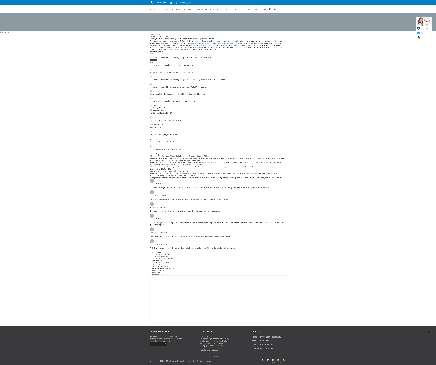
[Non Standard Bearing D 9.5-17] (157, 110)
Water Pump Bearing (220, 43)
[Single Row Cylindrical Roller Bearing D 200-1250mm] (151, 98)
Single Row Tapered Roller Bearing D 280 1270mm (171, 72)
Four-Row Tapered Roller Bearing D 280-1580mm (167, 149)
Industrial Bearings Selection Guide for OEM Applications (171, 171)
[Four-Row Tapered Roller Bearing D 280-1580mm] (151, 146)
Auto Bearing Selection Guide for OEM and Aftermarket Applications (175, 160)
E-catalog (214, 9)
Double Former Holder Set (160, 256)
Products (187, 9)
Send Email (424, 28)
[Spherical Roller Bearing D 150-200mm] (151, 139)
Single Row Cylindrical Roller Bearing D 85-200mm (171, 65)
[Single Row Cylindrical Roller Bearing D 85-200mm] (151, 62)
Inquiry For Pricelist (158, 344)
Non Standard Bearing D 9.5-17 (161, 113)
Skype (423, 33)
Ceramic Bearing (157, 260)
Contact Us (226, 9)
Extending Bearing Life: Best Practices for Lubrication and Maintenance (177, 175)
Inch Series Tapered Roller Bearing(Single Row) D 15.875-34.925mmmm (180, 87)
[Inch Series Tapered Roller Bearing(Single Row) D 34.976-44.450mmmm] (151, 54)
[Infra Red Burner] (157, 124)
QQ (422, 37)
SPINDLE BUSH (156, 272)
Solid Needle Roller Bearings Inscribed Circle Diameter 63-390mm (178, 94)
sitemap (208, 361)
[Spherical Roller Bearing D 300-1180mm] (151, 132)
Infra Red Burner (155, 127)
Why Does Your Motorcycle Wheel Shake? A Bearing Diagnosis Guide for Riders (179, 156)
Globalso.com (198, 361)
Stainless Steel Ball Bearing (197, 43)
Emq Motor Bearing (158, 270)
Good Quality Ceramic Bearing (162, 254)
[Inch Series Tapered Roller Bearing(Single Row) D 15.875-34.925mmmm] (151, 84)
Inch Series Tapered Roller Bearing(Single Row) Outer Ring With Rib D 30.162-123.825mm (187, 79)
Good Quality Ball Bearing (160, 262)
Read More (153, 60)
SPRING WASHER (157, 274)
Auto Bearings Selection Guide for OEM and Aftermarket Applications (176, 164)
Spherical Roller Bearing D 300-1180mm (164, 135)
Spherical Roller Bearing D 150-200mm (163, 142)
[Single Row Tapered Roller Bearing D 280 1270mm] (151, 69)
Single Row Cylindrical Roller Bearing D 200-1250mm (172, 101)
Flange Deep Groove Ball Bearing (163, 268)
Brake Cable (156, 264)
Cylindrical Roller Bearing (160, 266)
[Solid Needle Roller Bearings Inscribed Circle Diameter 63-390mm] (151, 91)
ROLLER (209, 43)
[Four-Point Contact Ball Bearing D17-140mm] (152, 117)
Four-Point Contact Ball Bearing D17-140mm (165, 120)
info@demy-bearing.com (266, 344)
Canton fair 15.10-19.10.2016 (161, 169)
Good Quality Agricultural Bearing (163, 258)
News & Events (200, 9)
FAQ (236, 9)
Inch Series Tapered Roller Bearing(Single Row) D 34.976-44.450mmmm (180, 57)
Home (165, 9)
